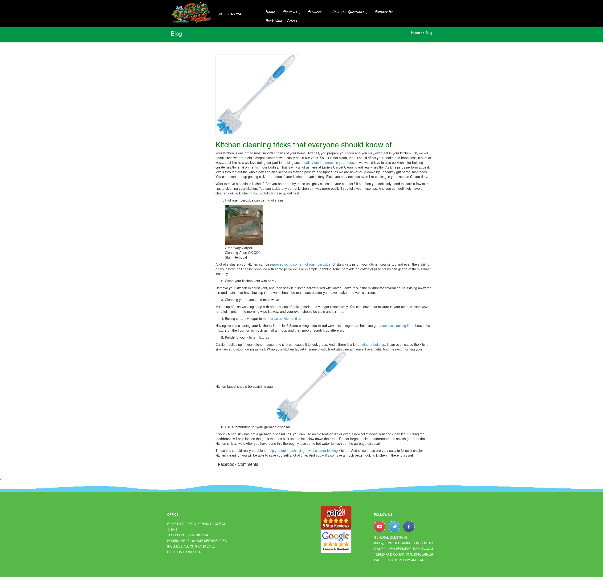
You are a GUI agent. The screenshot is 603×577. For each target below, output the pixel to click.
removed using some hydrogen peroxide (299, 264)
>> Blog (426, 32)
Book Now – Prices (281, 20)
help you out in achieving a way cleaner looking (303, 450)
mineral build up (373, 344)
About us (290, 11)
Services (315, 11)
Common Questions (348, 11)
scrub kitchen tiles (287, 318)
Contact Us (384, 11)
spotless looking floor (397, 325)
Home (270, 11)
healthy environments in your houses (329, 162)
